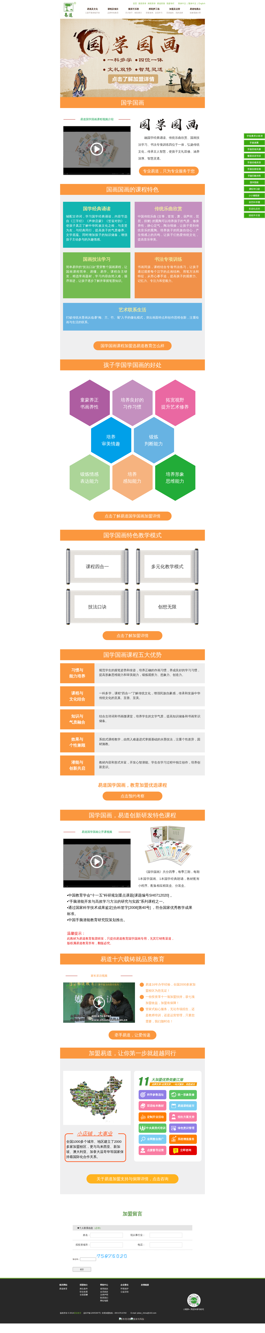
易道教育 (63, 1289)
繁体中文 (192, 3)
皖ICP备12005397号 (92, 1313)
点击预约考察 (132, 796)
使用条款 (104, 1289)
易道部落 (161, 3)
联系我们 (104, 1298)
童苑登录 (142, 3)
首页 (135, 3)
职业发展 (84, 1292)
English (202, 3)
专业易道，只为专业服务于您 (169, 171)
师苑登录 (152, 3)
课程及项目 (113, 11)
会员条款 (104, 1292)
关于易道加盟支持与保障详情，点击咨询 (132, 1179)
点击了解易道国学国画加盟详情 (132, 516)
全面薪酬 (84, 1295)
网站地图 (104, 1300)
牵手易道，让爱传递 (132, 1035)
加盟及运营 (174, 11)
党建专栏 (170, 3)
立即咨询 (185, 1150)
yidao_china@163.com (146, 1313)
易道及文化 (92, 11)
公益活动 (125, 1292)
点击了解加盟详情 (132, 635)
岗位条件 (84, 1289)
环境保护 (125, 1289)
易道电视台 (195, 11)
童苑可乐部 (133, 11)
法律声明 (104, 1295)
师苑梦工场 (154, 11)
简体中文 (182, 3)
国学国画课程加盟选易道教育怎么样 (132, 345)
